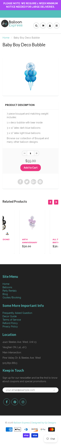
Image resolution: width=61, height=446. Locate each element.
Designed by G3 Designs (43, 422)
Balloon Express (22, 422)
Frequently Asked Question (17, 313)
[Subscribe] (54, 390)
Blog (5, 294)
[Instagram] (22, 401)
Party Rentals (10, 290)
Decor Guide (10, 316)
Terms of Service (12, 319)
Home (6, 37)
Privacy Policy (10, 326)
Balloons (7, 287)
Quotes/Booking (12, 297)
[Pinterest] (14, 401)
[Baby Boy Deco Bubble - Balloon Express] (30, 76)
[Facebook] (6, 401)
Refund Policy (10, 323)
